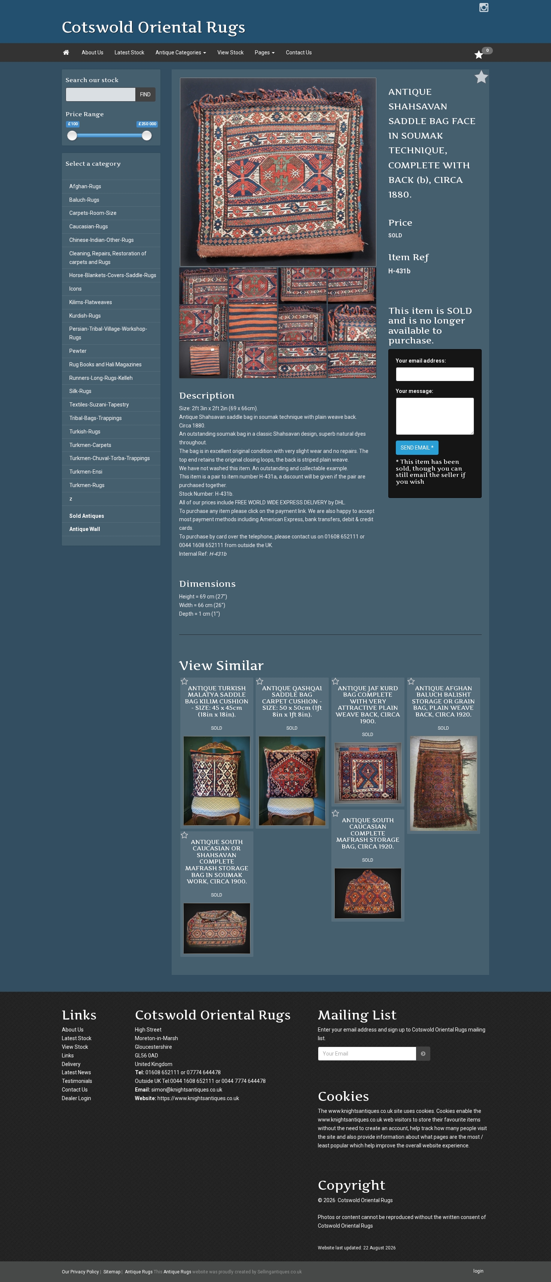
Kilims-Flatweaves (90, 302)
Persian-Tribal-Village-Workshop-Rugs (108, 333)
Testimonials (77, 1081)
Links (68, 1056)
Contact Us (299, 52)
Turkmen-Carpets (90, 445)
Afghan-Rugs (85, 186)
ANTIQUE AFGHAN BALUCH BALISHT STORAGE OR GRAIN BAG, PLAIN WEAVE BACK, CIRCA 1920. (443, 701)
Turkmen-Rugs (87, 485)
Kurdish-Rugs (85, 316)
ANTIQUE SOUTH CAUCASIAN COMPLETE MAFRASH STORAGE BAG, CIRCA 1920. (368, 833)
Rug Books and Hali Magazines (105, 364)
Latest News (76, 1072)
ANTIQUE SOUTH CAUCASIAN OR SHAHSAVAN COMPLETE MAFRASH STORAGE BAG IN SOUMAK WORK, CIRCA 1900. (217, 861)
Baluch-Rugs (84, 200)
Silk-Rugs (80, 391)
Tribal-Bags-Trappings (95, 418)
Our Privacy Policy (80, 1272)
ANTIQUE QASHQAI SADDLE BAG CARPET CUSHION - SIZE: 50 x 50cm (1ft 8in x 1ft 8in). (292, 701)
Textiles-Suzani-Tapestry (99, 405)
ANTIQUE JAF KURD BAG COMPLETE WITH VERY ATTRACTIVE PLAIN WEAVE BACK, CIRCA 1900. (367, 704)
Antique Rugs (139, 1272)
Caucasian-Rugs (88, 226)
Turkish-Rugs (84, 432)
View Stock (230, 52)
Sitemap (111, 1272)
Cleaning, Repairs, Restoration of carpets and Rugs (108, 257)
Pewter (78, 351)
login (478, 1271)
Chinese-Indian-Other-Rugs (101, 240)
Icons (75, 289)
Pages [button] (263, 52)
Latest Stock (129, 52)
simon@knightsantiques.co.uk (186, 1090)
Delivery (71, 1064)
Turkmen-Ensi (85, 472)
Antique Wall (84, 529)
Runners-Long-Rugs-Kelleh (101, 378)
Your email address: (421, 361)
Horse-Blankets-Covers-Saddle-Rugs (112, 275)
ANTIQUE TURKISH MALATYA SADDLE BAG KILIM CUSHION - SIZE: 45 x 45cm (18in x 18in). (217, 701)
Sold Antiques (86, 516)
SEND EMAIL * (417, 448)
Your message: (414, 391)
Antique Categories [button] (179, 52)
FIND (145, 94)
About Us (92, 52)
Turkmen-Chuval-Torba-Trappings (109, 458)
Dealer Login (76, 1098)
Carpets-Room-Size (93, 213)
